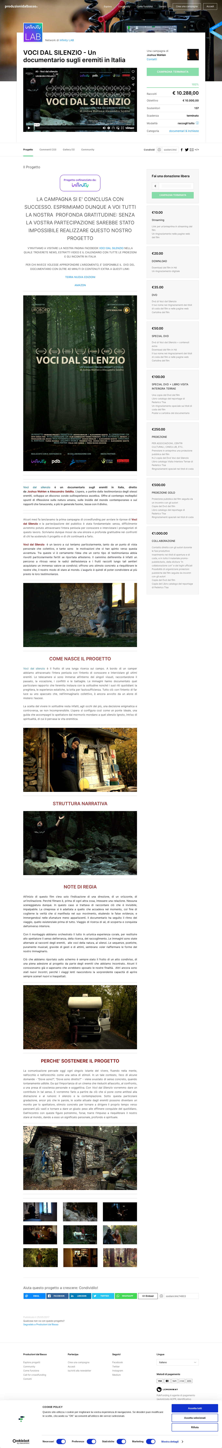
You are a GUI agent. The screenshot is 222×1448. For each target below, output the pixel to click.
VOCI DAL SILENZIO (111, 248)
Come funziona (145, 6)
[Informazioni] (197, 122)
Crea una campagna (187, 6)
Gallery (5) (69, 149)
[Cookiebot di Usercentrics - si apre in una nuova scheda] (21, 1441)
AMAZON (80, 285)
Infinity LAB (67, 40)
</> (196, 149)
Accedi (210, 6)
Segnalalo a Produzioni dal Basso (40, 1324)
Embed (148, 1296)
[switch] (91, 1441)
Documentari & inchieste (184, 130)
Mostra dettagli (170, 1441)
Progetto (28, 149)
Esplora (108, 6)
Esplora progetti (31, 1362)
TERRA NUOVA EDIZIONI (80, 277)
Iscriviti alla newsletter (79, 1370)
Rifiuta (195, 1427)
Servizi (162, 6)
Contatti (152, 59)
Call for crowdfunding (34, 1374)
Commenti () (47, 149)
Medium (116, 1374)
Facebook (117, 1362)
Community (124, 6)
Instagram (117, 1370)
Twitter (116, 1366)
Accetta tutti (195, 1408)
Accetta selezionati (195, 1417)
